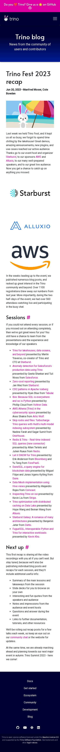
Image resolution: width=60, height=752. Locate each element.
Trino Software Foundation (30, 740)
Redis (36, 451)
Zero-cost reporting (23, 381)
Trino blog (30, 36)
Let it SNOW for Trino (24, 455)
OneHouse (18, 435)
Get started (30, 688)
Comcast (30, 490)
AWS (38, 156)
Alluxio (10, 160)
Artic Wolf (38, 416)
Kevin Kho (33, 536)
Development (30, 709)
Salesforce (31, 377)
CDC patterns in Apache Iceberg (30, 389)
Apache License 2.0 (50, 737)
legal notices (32, 743)
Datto (28, 525)
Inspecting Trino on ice (25, 494)
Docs (30, 681)
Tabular (49, 393)
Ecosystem (30, 695)
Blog (30, 716)
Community (30, 702)
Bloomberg (41, 459)
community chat (19, 637)
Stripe (32, 497)
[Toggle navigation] (55, 19)
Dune (15, 478)
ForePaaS (33, 462)
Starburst (11, 156)
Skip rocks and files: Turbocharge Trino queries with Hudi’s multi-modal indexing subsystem (33, 424)
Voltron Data (40, 404)
